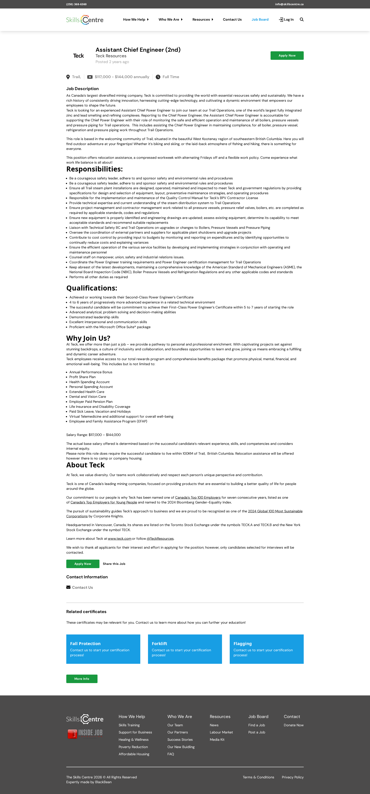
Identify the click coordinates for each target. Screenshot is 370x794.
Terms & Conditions (258, 777)
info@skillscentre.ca (289, 4)
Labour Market (221, 732)
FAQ (170, 754)
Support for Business (135, 732)
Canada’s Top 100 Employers (198, 497)
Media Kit (217, 739)
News (214, 725)
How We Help (134, 19)
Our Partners (177, 732)
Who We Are (169, 19)
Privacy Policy (293, 777)
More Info (81, 679)
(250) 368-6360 (76, 4)
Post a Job (256, 732)
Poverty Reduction (133, 747)
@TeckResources (160, 538)
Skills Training (129, 725)
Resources (201, 19)
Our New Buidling (181, 747)
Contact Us (232, 19)
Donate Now (294, 725)
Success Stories (180, 739)
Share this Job (114, 564)
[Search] (302, 19)
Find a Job (256, 725)
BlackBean (103, 782)
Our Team (175, 725)
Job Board (260, 19)
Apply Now (287, 55)
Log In (289, 19)
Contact (292, 716)
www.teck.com (119, 538)
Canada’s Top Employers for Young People (104, 502)
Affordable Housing (134, 754)
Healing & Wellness (134, 739)
